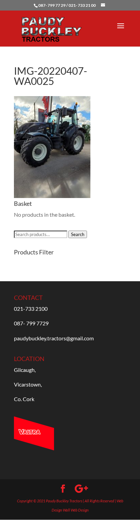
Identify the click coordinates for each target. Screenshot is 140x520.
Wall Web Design (76, 510)
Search (77, 234)
